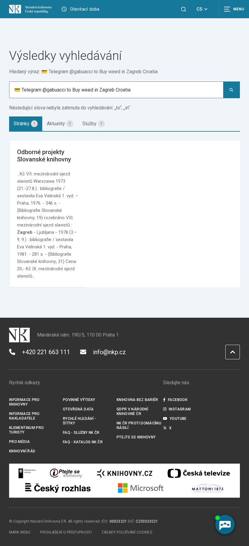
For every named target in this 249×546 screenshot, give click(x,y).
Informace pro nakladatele (24, 416)
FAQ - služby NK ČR (81, 432)
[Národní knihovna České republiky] (30, 9)
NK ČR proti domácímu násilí (139, 425)
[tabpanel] (124, 214)
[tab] (25, 123)
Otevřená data (78, 409)
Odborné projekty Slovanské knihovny (44, 155)
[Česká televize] (198, 473)
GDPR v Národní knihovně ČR (132, 411)
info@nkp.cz (109, 352)
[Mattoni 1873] (207, 488)
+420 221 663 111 (46, 352)
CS (199, 9)
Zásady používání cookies (126, 532)
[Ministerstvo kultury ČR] (27, 473)
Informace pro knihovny (24, 402)
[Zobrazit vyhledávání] (183, 9)
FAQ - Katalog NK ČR (83, 442)
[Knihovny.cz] (124, 473)
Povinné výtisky (79, 400)
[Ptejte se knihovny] (66, 473)
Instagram (180, 409)
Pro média (19, 442)
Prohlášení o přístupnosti (66, 532)
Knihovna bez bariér (137, 400)
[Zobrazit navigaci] (234, 9)
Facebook (177, 400)
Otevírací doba (85, 9)
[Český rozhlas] (57, 488)
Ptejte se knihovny (136, 437)
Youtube (178, 418)
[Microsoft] (141, 488)
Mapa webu (19, 532)
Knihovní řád (22, 451)
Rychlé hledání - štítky (79, 420)
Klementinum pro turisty (26, 430)
